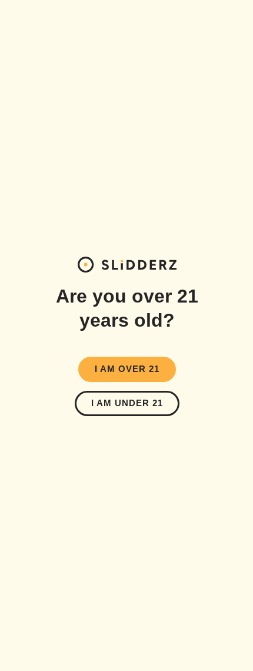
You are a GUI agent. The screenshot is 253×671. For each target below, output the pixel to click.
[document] (126, 335)
